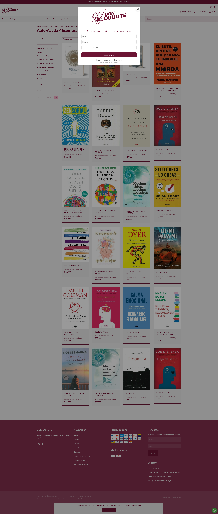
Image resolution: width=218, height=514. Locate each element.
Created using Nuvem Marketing (109, 63)
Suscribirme (109, 55)
